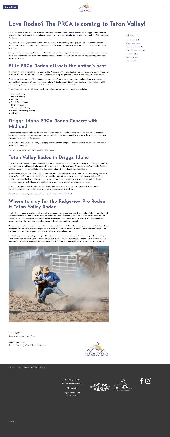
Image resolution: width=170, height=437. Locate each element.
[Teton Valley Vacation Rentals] (86, 7)
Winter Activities (133, 43)
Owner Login (10, 7)
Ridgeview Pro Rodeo (45, 150)
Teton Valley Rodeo (65, 194)
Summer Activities (16, 336)
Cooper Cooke (78, 82)
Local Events (30, 336)
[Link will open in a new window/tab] (142, 381)
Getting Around (132, 57)
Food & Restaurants (134, 47)
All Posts (131, 35)
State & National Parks (136, 50)
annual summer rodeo (71, 33)
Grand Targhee (132, 54)
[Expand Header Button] (163, 7)
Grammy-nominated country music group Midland (38, 135)
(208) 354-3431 (72, 396)
